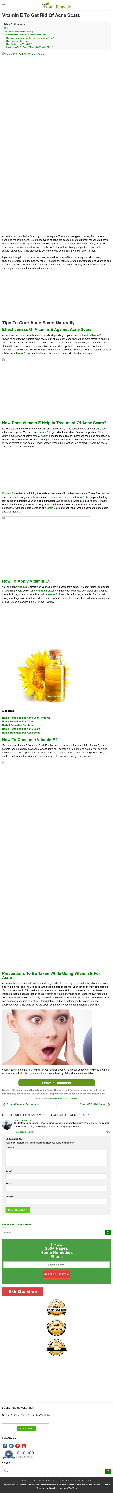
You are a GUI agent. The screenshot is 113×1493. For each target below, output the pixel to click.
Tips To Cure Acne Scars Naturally (18, 32)
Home (25, 1480)
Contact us (35, 1480)
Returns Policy (51, 1480)
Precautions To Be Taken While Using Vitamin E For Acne (31, 47)
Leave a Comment (56, 1083)
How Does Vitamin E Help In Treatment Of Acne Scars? (30, 38)
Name (9, 1171)
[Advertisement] (25, 213)
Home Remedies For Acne (17, 721)
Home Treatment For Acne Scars (21, 732)
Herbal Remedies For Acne (18, 725)
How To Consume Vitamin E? (19, 44)
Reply (108, 1132)
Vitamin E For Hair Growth (93, 1104)
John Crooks (20, 1120)
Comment (11, 1147)
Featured (58, 1098)
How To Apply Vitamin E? (17, 41)
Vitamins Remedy (70, 1098)
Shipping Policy (68, 1480)
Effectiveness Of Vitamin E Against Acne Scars (26, 35)
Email (9, 1183)
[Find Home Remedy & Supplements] (56, 5)
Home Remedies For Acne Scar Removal (26, 717)
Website (9, 1196)
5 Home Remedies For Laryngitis (22, 1104)
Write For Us (84, 1480)
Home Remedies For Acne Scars (21, 729)
